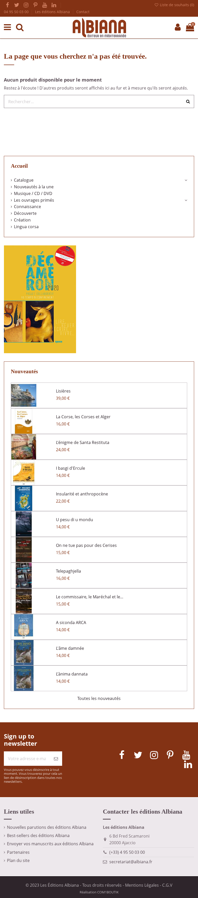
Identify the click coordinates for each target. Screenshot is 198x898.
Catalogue (24, 180)
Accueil (19, 166)
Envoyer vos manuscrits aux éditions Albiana (50, 844)
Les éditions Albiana (53, 11)
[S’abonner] (56, 758)
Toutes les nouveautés (99, 698)
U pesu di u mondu (74, 519)
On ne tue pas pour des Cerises (86, 545)
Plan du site (18, 860)
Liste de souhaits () (176, 4)
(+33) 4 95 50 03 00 (127, 852)
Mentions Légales (142, 885)
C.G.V (167, 885)
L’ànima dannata (72, 674)
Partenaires (18, 852)
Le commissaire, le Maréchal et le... (89, 597)
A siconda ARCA (71, 622)
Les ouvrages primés (34, 200)
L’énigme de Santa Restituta (82, 442)
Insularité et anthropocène (82, 494)
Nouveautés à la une (34, 187)
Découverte (25, 213)
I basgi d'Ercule (70, 468)
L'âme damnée (70, 648)
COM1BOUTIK (108, 892)
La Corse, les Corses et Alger (83, 417)
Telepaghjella (68, 571)
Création (22, 220)
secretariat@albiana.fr (130, 862)
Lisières (63, 391)
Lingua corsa (26, 226)
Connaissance (27, 206)
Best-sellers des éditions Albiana (38, 835)
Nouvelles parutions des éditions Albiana (46, 827)
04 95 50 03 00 (17, 11)
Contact (82, 11)
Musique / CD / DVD (33, 193)
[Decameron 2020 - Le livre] (40, 299)
